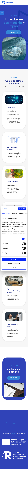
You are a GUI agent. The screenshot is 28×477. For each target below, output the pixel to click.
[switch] (24, 244)
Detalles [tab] (14, 213)
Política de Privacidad (14, 422)
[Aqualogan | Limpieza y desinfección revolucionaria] (7, 2)
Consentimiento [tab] (6, 213)
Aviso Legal (5, 422)
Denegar (14, 267)
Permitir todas (14, 259)
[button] (2, 13)
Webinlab (14, 433)
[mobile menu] (26, 2)
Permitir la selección (14, 263)
